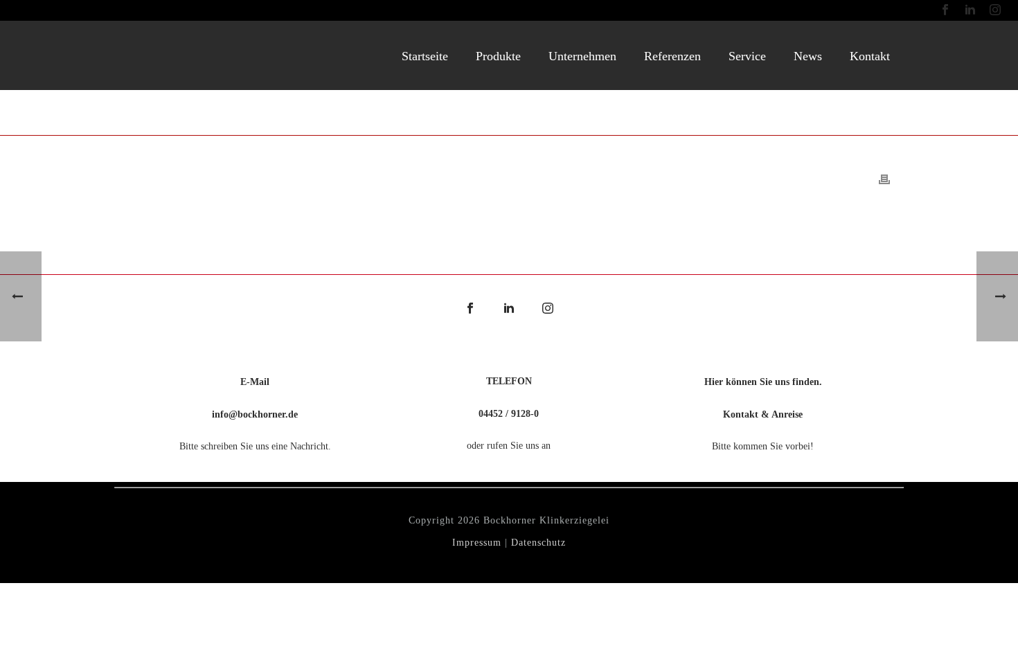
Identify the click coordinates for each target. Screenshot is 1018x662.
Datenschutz (538, 542)
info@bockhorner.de (255, 414)
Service (747, 56)
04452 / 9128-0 (509, 414)
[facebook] (470, 309)
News (808, 56)
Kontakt (870, 56)
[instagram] (547, 309)
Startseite (425, 56)
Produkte (498, 56)
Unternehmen (582, 56)
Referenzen (672, 56)
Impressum (476, 542)
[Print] (884, 178)
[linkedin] (509, 309)
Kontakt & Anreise (763, 414)
